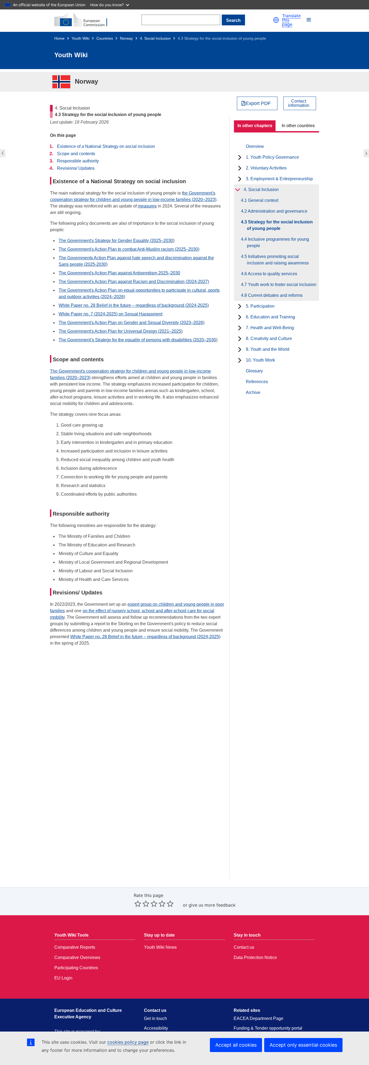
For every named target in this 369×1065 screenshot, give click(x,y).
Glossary (254, 371)
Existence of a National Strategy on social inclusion (106, 146)
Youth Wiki (80, 38)
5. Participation (260, 306)
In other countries (298, 125)
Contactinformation (298, 103)
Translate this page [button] (291, 19)
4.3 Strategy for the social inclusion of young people (280, 225)
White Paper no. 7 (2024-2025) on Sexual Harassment (110, 314)
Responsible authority (78, 161)
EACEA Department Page (258, 1018)
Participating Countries (76, 967)
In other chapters (254, 125)
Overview (255, 146)
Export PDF (258, 103)
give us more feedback (212, 905)
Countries (104, 38)
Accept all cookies (236, 1045)
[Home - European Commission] (84, 20)
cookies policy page (128, 1042)
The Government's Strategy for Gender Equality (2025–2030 (116, 240)
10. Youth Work (260, 360)
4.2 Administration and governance (2, 153)
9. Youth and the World (267, 349)
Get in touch (155, 1018)
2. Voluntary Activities (266, 168)
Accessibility (156, 1028)
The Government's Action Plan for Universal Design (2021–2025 (120, 331)
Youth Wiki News (160, 947)
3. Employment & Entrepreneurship (279, 178)
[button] (276, 20)
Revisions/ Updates (76, 168)
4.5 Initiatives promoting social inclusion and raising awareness (278, 259)
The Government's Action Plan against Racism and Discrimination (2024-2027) (134, 281)
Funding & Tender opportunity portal (268, 1028)
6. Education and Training (270, 317)
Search (233, 20)
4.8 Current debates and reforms (275, 295)
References (257, 381)
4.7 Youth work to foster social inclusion (281, 284)
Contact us (244, 947)
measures (147, 206)
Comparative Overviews (77, 957)
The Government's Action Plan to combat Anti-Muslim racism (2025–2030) (129, 249)
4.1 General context (262, 200)
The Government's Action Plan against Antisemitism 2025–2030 (119, 273)
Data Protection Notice (255, 957)
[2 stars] (142, 903)
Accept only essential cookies (303, 1045)
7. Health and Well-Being (270, 327)
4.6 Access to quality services (272, 273)
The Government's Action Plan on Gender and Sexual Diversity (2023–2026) (131, 322)
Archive (253, 392)
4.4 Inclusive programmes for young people (367, 153)
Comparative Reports (74, 947)
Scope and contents (76, 153)
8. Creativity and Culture (269, 338)
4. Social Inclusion (155, 38)
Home (59, 38)
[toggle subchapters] (239, 157)
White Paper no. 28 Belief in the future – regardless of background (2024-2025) (134, 305)
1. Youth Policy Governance (272, 157)
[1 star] (138, 903)
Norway (126, 38)
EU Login (63, 978)
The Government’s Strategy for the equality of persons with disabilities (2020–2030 (137, 340)
